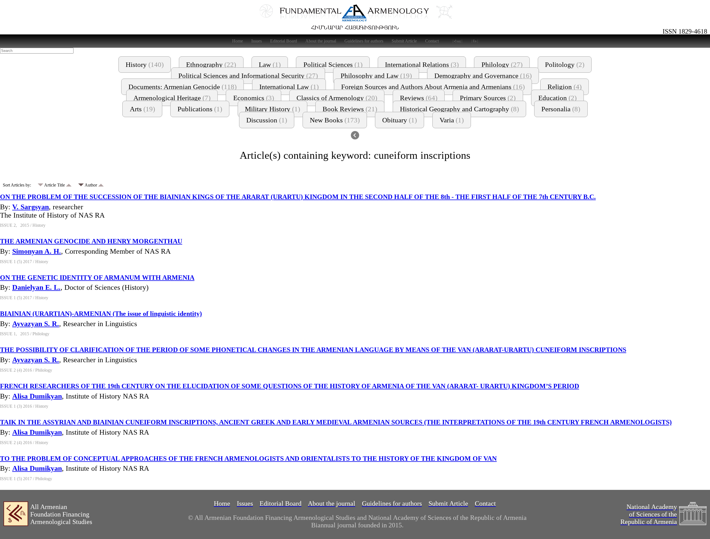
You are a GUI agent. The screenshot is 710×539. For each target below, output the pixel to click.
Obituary (399, 120)
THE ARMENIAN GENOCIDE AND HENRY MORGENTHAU (91, 241)
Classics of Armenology (336, 98)
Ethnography (211, 64)
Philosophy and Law (376, 75)
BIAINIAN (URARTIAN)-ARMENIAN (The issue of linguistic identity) (101, 313)
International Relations (422, 64)
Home (237, 41)
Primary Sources (488, 98)
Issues (256, 41)
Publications (200, 109)
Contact (432, 41)
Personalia (560, 109)
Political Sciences (332, 64)
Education (557, 98)
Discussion (266, 120)
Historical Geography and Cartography (459, 109)
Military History (272, 109)
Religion (564, 86)
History (145, 64)
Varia (452, 120)
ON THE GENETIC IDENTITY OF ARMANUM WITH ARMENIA (97, 277)
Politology (564, 64)
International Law (289, 86)
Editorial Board (283, 41)
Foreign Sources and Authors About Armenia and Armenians (433, 86)
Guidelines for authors (363, 41)
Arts (142, 109)
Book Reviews (350, 109)
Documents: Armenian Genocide (182, 86)
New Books (335, 120)
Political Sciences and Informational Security (248, 75)
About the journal (320, 41)
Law (270, 64)
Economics (253, 98)
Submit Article (404, 41)
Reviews (418, 98)
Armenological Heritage (172, 98)
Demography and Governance (483, 75)
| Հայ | (457, 41)
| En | (474, 41)
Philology (502, 64)
